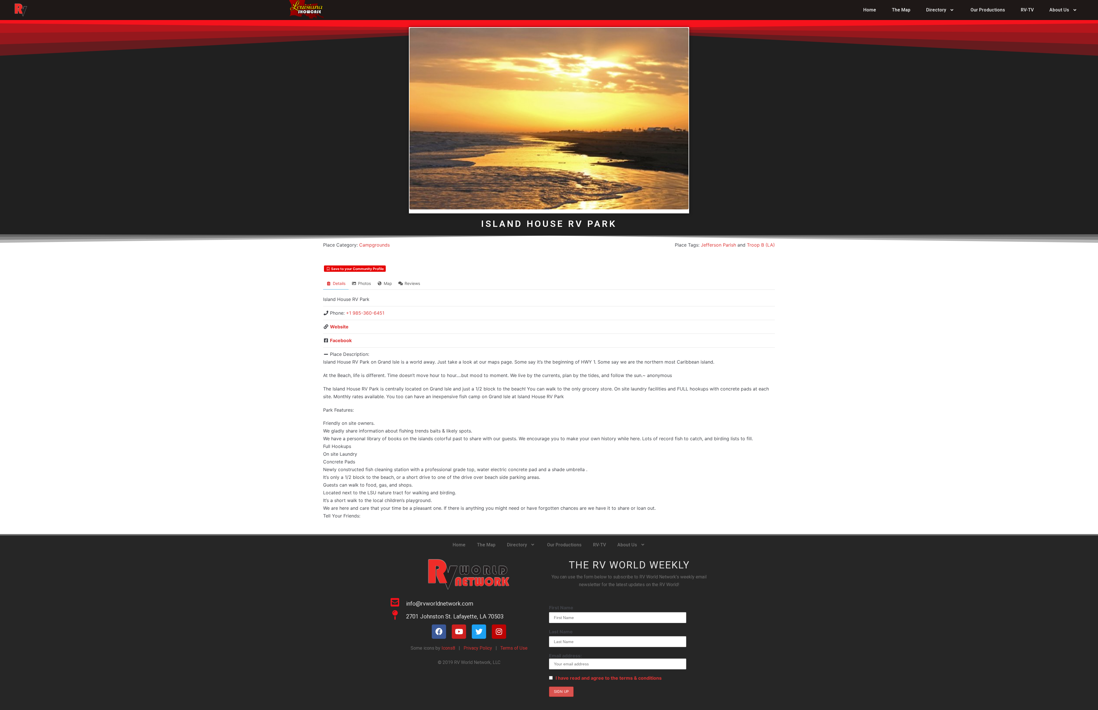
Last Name (561, 631)
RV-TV (1027, 10)
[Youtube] (459, 631)
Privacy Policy (478, 648)
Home (869, 10)
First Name (561, 607)
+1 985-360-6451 (365, 313)
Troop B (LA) (761, 245)
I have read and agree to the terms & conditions (609, 678)
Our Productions (987, 10)
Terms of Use (514, 648)
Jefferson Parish (718, 245)
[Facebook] (439, 631)
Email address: (565, 656)
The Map (901, 10)
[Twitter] (479, 631)
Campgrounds (374, 245)
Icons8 (447, 648)
